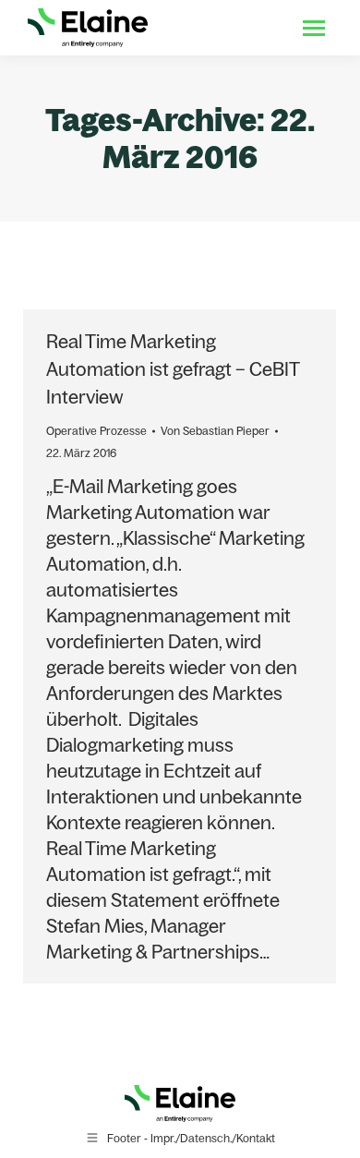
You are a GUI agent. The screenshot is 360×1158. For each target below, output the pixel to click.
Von (215, 431)
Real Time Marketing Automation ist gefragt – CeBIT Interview (172, 369)
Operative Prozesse (96, 431)
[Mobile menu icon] (313, 28)
